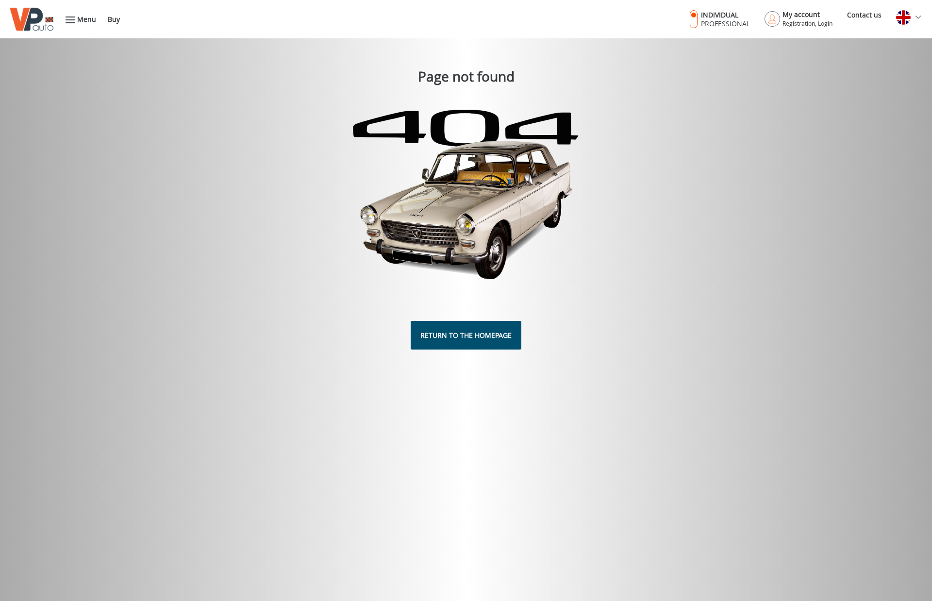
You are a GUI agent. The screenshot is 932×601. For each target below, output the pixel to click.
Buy (114, 19)
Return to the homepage (466, 335)
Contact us (864, 14)
